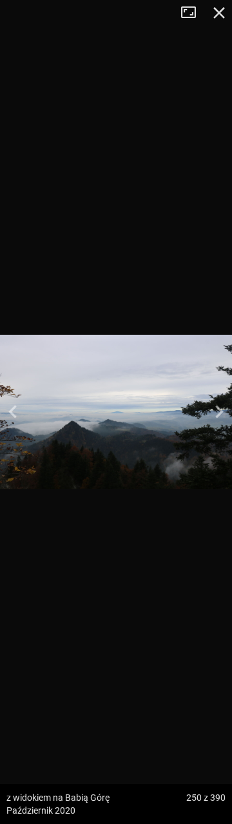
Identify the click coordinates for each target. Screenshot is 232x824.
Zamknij (219, 13)
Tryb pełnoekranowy (193, 13)
